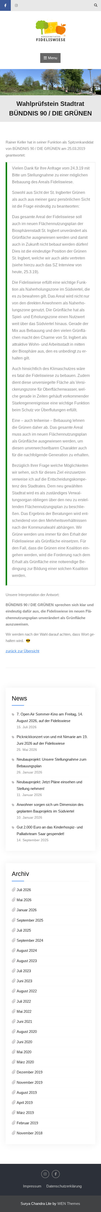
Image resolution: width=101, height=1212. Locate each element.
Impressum (32, 1186)
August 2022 (27, 991)
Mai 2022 (24, 1011)
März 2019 (25, 1113)
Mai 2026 (24, 900)
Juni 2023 (24, 981)
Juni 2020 (24, 1042)
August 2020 (27, 1031)
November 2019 (29, 1082)
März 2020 (25, 1062)
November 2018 (29, 1133)
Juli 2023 (24, 971)
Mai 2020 (24, 1052)
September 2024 (30, 940)
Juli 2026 (24, 890)
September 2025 (30, 920)
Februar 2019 (27, 1123)
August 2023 (27, 961)
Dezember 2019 (29, 1072)
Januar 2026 (27, 910)
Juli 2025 (24, 930)
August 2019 (27, 1092)
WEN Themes (68, 1203)
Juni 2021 (24, 1021)
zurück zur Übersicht (22, 651)
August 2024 (27, 950)
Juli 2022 (24, 1001)
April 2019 (25, 1102)
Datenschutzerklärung (64, 1186)
